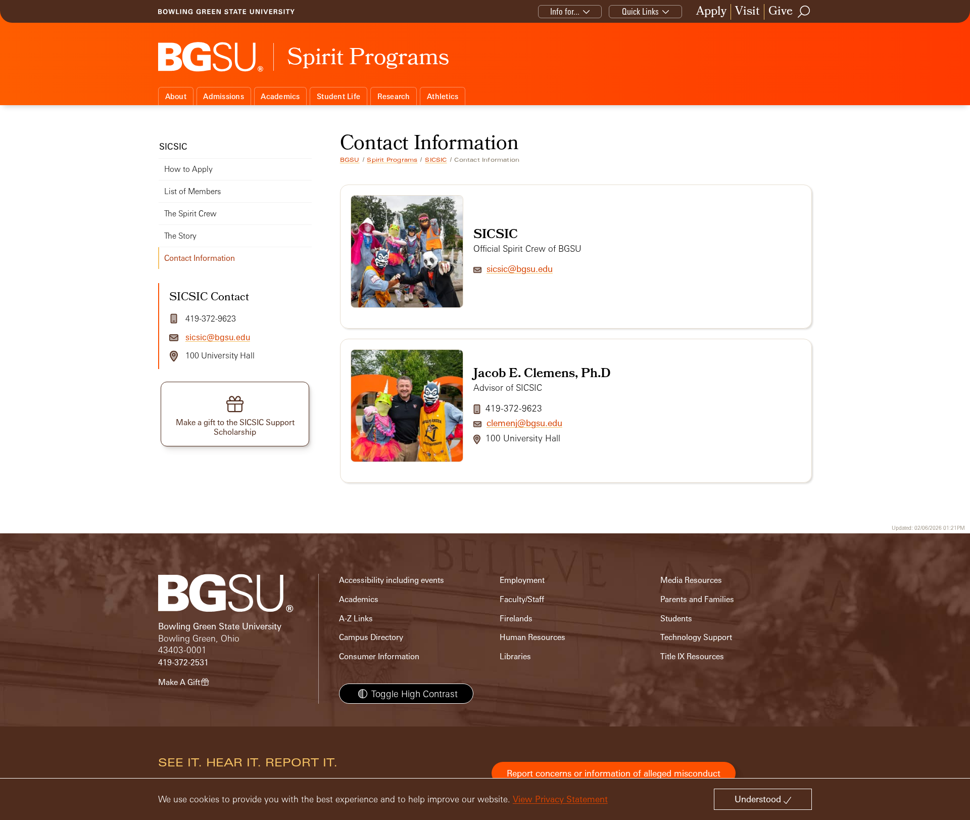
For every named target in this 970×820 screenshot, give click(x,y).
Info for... (564, 11)
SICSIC (436, 159)
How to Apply (188, 169)
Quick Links (640, 11)
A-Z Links (356, 618)
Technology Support (696, 637)
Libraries (515, 656)
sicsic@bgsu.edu (520, 268)
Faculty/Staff (522, 599)
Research (393, 96)
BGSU (350, 159)
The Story (180, 236)
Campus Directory (371, 637)
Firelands (516, 618)
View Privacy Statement (560, 799)
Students (676, 618)
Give (780, 12)
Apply (711, 12)
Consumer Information (379, 656)
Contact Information (199, 258)
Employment (522, 580)
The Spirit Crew (190, 213)
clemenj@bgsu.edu (524, 423)
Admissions (223, 96)
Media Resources (691, 580)
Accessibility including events (391, 580)
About (175, 96)
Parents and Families (697, 599)
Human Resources (532, 637)
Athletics (442, 96)
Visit (747, 12)
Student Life (338, 96)
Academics (280, 96)
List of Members (192, 191)
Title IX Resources (692, 656)
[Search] (804, 12)
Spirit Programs (392, 159)
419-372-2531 (183, 662)
